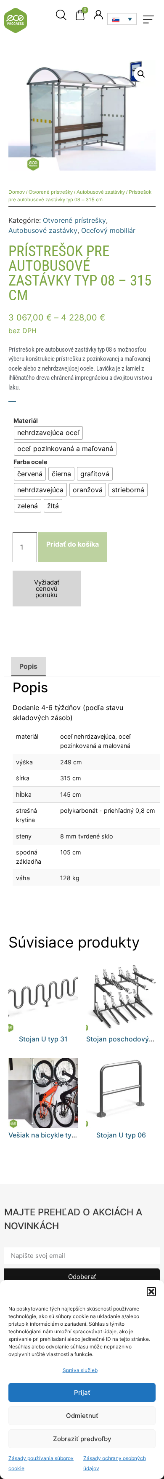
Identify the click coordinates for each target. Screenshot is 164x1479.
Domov (16, 192)
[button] (151, 1291)
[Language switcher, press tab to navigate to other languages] (122, 19)
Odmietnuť (82, 1416)
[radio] (48, 433)
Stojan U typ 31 (43, 1039)
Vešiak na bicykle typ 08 (47, 1135)
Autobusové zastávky (101, 192)
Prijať (82, 1392)
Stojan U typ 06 (121, 1135)
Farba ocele (30, 462)
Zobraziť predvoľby (82, 1439)
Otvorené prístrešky (51, 192)
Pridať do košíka (72, 544)
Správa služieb (80, 1370)
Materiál (25, 421)
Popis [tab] (28, 666)
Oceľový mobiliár (108, 230)
